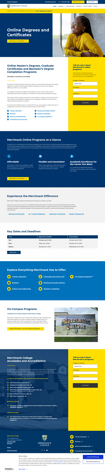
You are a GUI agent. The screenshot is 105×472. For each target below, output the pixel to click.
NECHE (19, 407)
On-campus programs (44, 116)
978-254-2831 (65, 2)
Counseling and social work (54, 277)
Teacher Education (81, 437)
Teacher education (19, 277)
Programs (60, 6)
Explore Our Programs (16, 214)
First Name (76, 87)
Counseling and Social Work (83, 451)
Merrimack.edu (49, 2)
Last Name (76, 93)
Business (15, 283)
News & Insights (87, 6)
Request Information (76, 214)
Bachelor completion (52, 289)
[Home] (17, 6)
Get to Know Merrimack (36, 214)
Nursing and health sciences (54, 283)
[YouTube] (47, 450)
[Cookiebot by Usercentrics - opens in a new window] (9, 469)
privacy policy (58, 461)
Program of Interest (78, 80)
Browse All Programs (16, 41)
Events (95, 6)
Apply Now (91, 2)
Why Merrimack (70, 6)
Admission (79, 6)
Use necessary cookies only (93, 461)
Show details (22, 469)
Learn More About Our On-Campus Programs (24, 328)
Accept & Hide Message (93, 457)
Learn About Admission (57, 214)
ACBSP (12, 420)
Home (54, 6)
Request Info (77, 2)
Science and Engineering (83, 446)
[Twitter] (44, 450)
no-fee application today (43, 11)
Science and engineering (21, 289)
